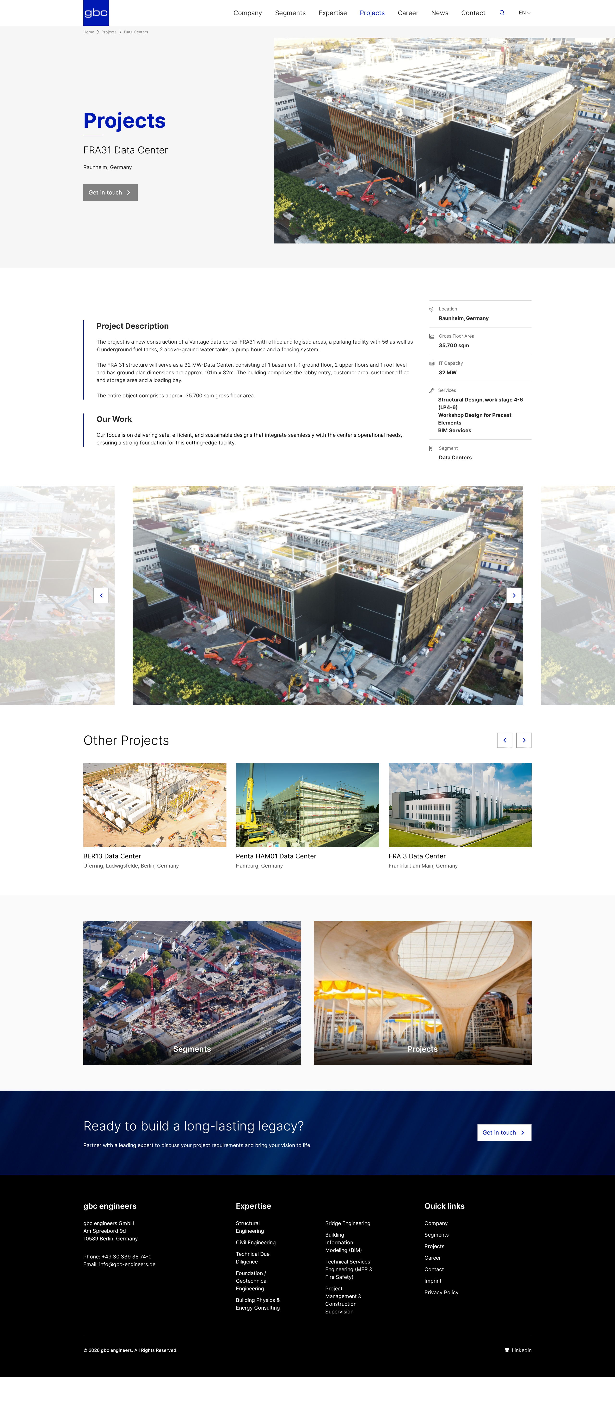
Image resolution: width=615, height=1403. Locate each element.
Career (408, 13)
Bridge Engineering (347, 1223)
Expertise (333, 13)
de (152, 1264)
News (440, 13)
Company (248, 13)
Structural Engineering (250, 1227)
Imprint (433, 1281)
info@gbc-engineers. (124, 1264)
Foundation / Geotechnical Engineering (252, 1281)
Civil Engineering (256, 1242)
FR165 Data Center (265, 856)
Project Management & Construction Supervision (343, 1300)
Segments (290, 13)
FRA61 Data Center (418, 856)
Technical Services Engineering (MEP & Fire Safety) (349, 1269)
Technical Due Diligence (253, 1258)
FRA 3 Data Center (112, 856)
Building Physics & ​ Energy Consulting (258, 1304)
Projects (372, 13)
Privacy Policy (441, 1292)
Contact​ (473, 13)
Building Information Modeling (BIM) (343, 1242)
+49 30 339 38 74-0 (127, 1256)
